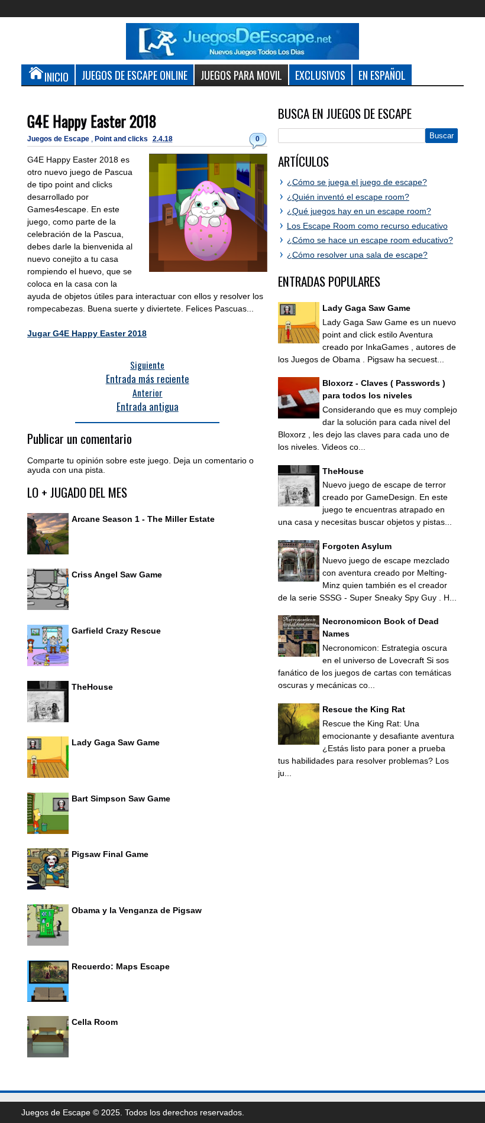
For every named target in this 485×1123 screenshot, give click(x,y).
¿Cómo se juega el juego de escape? (357, 182)
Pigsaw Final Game (110, 854)
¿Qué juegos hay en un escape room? (359, 211)
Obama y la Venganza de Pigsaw (137, 910)
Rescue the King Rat (363, 709)
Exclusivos (320, 75)
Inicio (56, 77)
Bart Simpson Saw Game (121, 798)
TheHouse (92, 687)
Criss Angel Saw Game (117, 574)
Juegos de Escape (59, 139)
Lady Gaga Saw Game (116, 742)
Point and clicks (122, 139)
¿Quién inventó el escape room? (348, 197)
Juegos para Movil (241, 75)
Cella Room (95, 1022)
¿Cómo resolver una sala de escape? (357, 254)
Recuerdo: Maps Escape (121, 966)
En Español (382, 75)
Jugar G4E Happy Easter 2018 (87, 333)
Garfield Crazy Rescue (116, 630)
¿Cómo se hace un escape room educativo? (370, 240)
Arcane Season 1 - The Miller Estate (143, 519)
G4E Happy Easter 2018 (91, 121)
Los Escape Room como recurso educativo (367, 226)
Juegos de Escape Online (134, 75)
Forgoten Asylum (357, 546)
